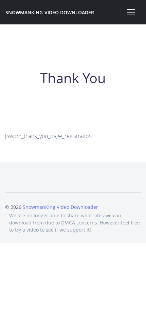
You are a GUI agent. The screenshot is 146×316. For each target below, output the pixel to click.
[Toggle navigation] (131, 12)
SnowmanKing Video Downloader (49, 12)
